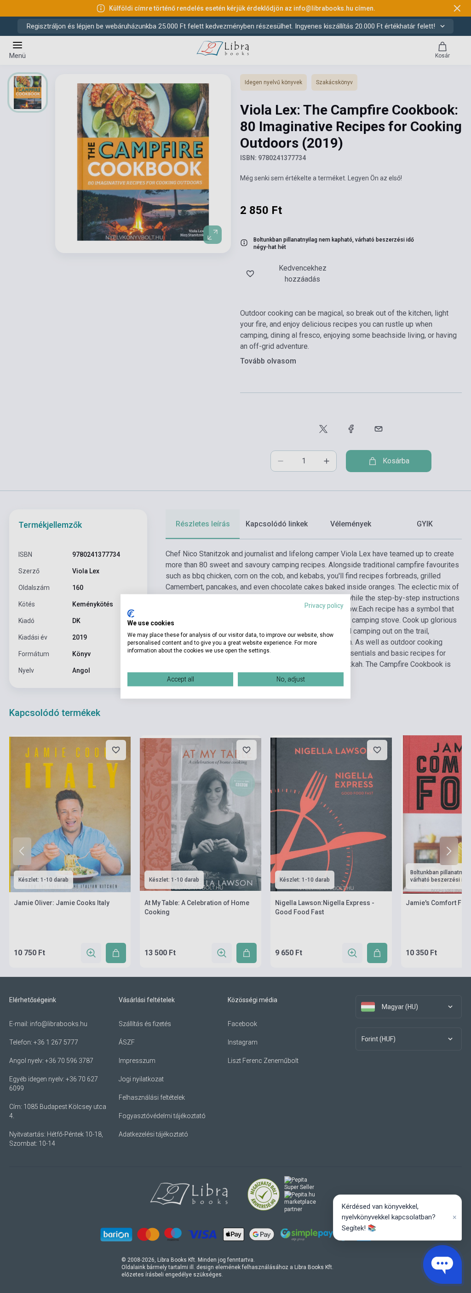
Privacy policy (324, 605)
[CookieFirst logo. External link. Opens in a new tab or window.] (130, 613)
